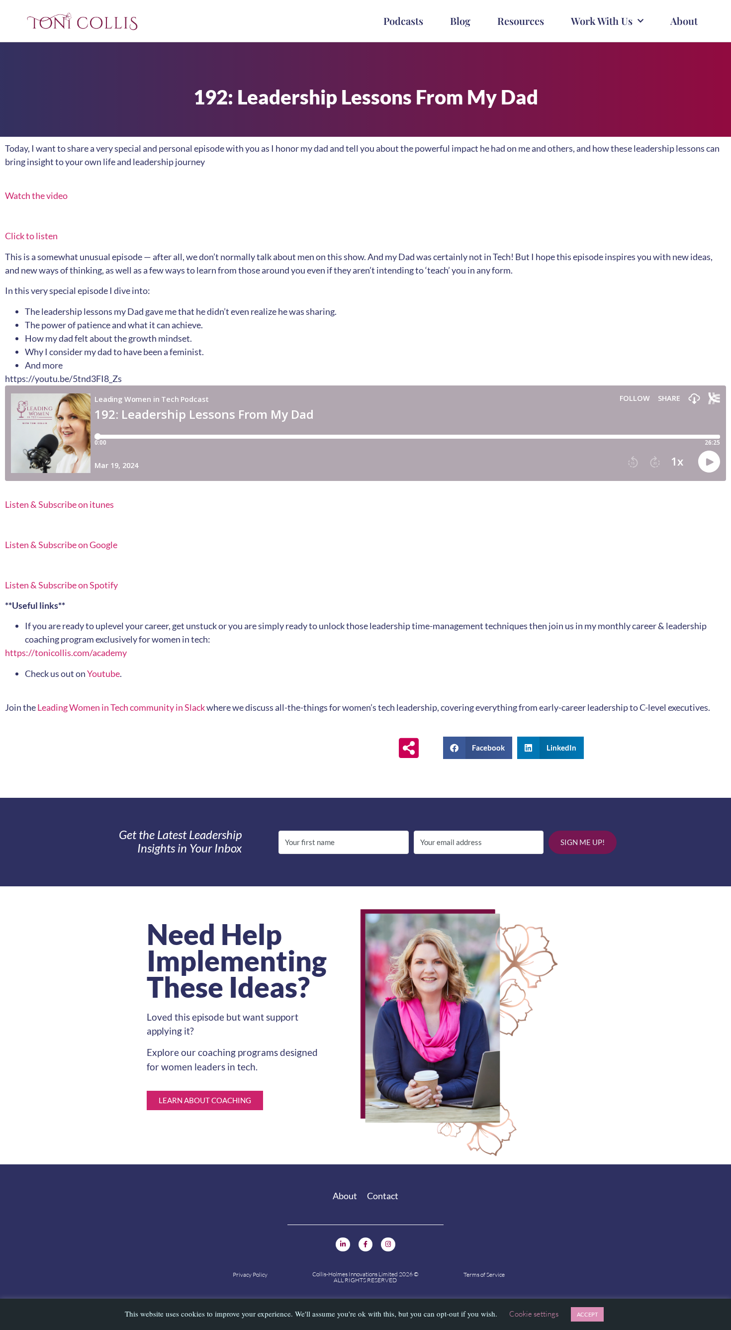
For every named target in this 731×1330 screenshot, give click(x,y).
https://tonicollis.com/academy (66, 652)
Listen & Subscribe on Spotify (61, 584)
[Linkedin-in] (343, 1244)
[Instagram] (388, 1244)
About (684, 20)
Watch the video (36, 195)
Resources (520, 20)
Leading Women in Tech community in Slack (121, 707)
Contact (382, 1195)
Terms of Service (484, 1274)
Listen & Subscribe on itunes (59, 504)
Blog (460, 20)
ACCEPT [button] (587, 1314)
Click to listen (31, 235)
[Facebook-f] (366, 1244)
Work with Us (602, 20)
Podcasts (403, 20)
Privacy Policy (250, 1274)
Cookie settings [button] (533, 1314)
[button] (478, 748)
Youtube (103, 673)
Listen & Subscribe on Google (61, 544)
